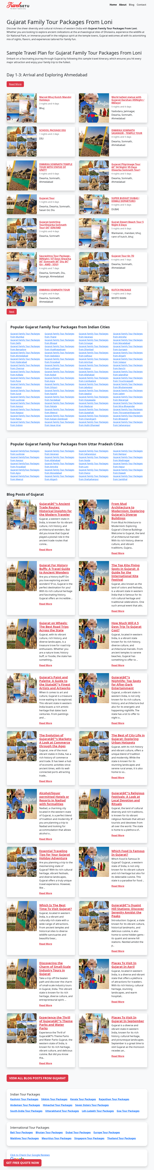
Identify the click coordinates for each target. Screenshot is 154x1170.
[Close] (110, 544)
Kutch (69, 581)
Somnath (84, 581)
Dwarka (54, 581)
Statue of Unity (77, 599)
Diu (61, 599)
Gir (99, 581)
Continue (54, 608)
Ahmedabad (92, 599)
